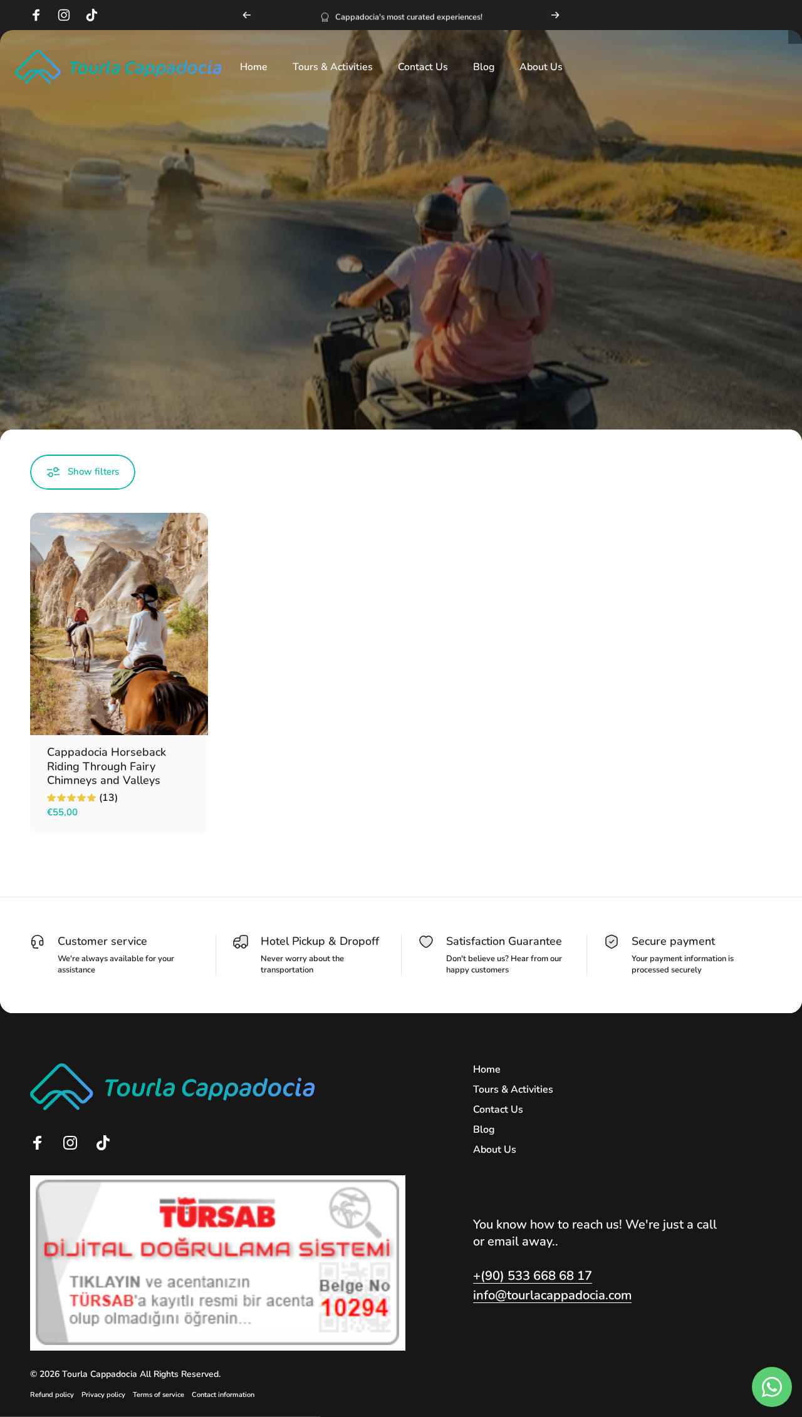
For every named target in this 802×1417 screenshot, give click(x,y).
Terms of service (158, 1394)
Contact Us (498, 1109)
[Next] (555, 15)
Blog (484, 1129)
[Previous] (247, 15)
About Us (494, 1149)
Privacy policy (103, 1394)
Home (487, 1069)
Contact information (223, 1394)
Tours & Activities (513, 1089)
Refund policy (52, 1394)
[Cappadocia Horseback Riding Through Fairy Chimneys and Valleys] (119, 624)
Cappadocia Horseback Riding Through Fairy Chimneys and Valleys (106, 766)
